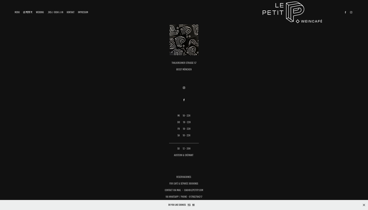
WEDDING (40, 12)
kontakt (70, 12)
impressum (83, 12)
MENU (17, 12)
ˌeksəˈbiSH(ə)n (55, 12)
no (193, 204)
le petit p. (27, 12)
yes (189, 204)
